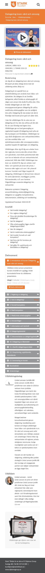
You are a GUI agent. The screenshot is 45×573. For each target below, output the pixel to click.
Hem (14, 17)
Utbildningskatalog (24, 17)
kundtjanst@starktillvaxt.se (14, 567)
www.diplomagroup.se (13, 569)
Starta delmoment (16, 287)
